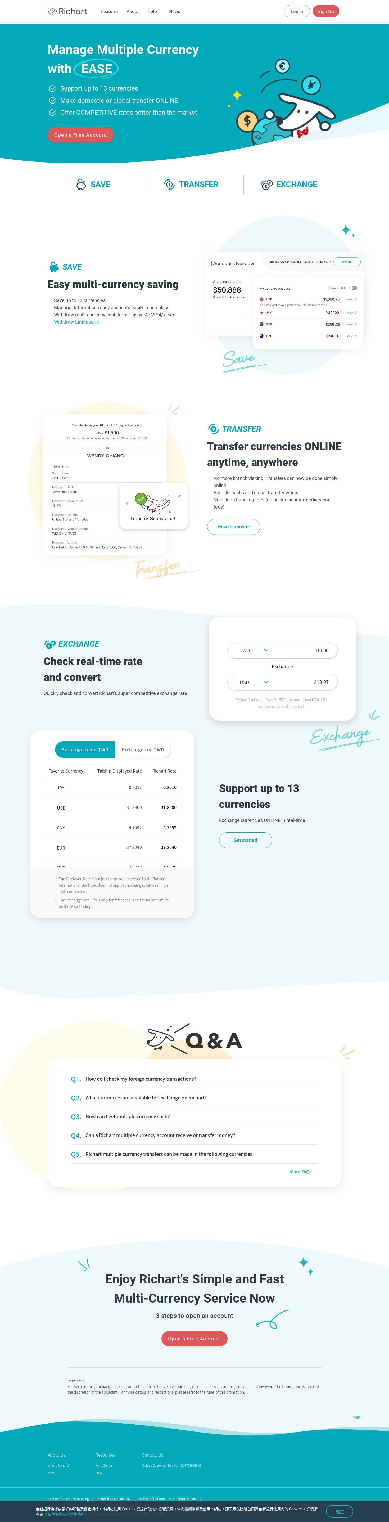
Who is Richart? (58, 1465)
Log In (297, 11)
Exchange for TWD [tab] (142, 749)
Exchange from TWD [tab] (85, 749)
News (51, 1472)
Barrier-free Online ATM (113, 1498)
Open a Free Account (80, 135)
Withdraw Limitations (76, 322)
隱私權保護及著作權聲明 (64, 1514)
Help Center (104, 1465)
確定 (340, 1511)
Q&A (99, 1472)
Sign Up (326, 11)
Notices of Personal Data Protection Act (167, 1498)
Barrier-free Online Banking (68, 1498)
